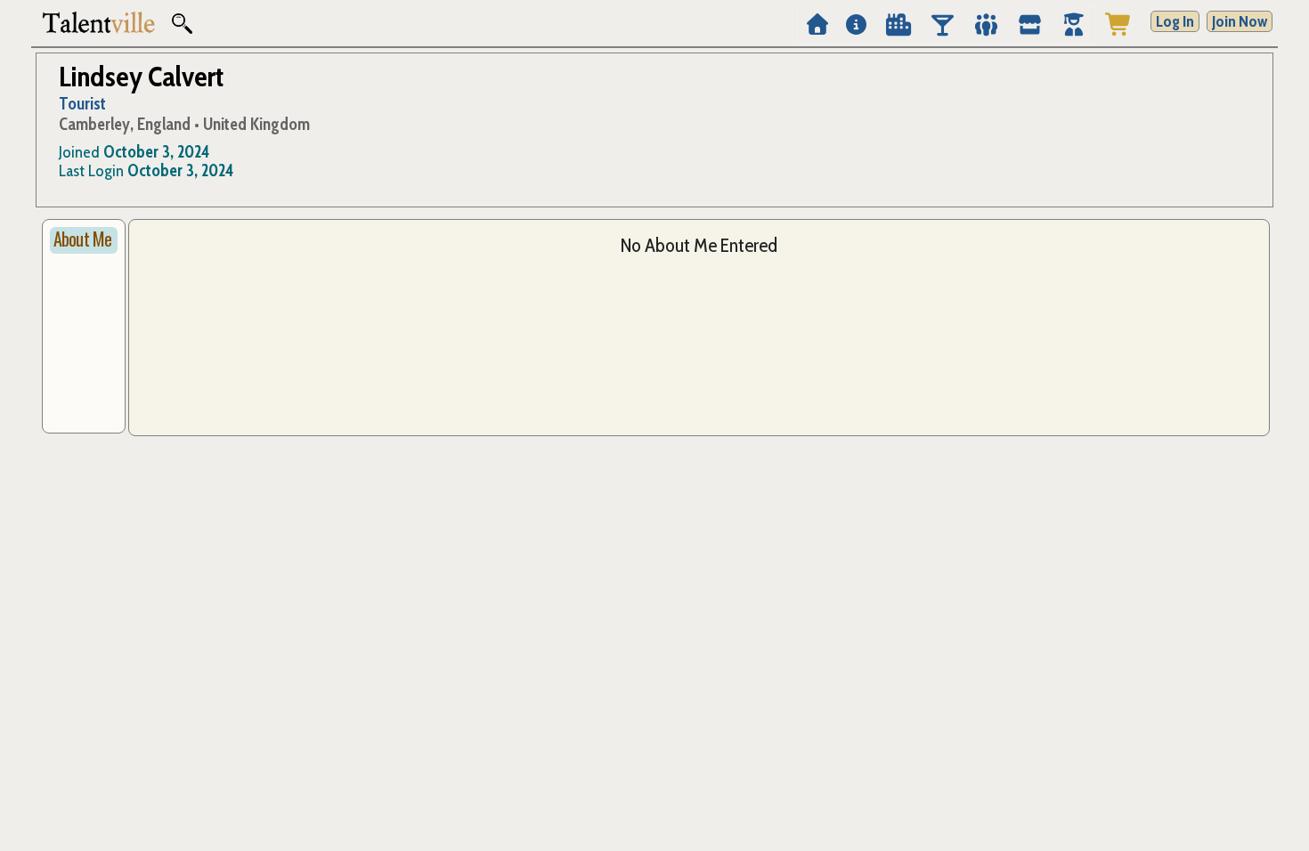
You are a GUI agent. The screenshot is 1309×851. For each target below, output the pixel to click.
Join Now (1239, 21)
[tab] (84, 240)
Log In (1175, 21)
